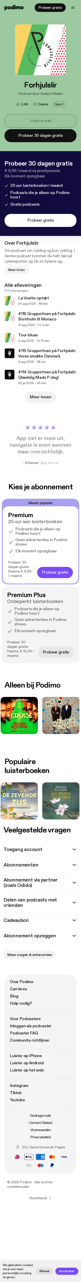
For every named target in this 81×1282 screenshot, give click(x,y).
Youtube (17, 1100)
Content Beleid (40, 1123)
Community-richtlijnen (29, 1040)
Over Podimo (22, 981)
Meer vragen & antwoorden (29, 955)
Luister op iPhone (26, 1055)
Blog (14, 996)
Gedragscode (40, 1115)
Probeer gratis (50, 7)
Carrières (18, 989)
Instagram (19, 1085)
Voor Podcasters (25, 1018)
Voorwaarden (40, 1130)
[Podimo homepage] (14, 7)
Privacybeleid (40, 1137)
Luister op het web (27, 1070)
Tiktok (16, 1092)
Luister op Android (27, 1063)
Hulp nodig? (21, 1003)
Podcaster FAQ (24, 1033)
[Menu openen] (72, 7)
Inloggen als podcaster (31, 1026)
